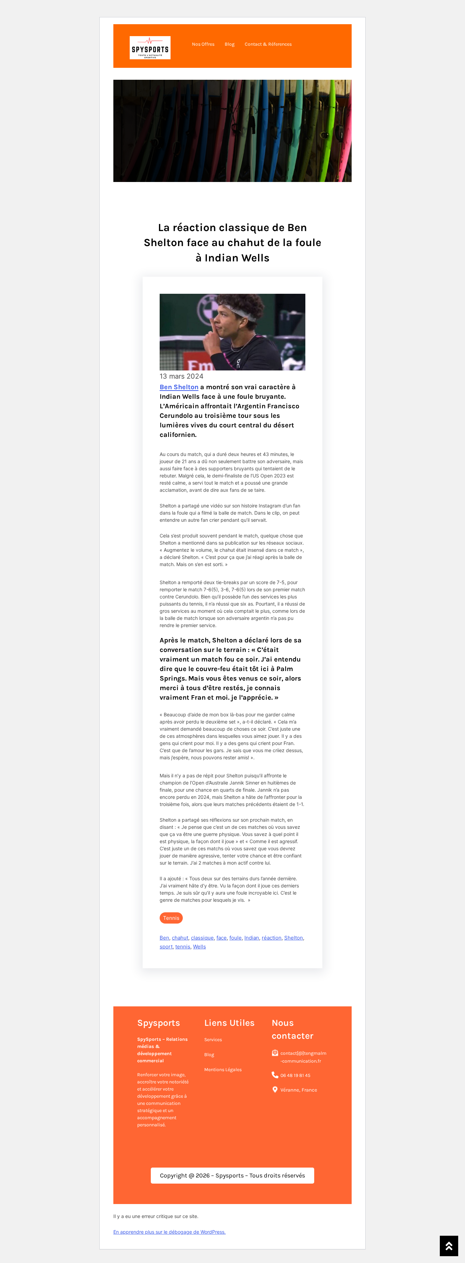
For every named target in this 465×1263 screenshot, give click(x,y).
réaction (272, 937)
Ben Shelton (179, 387)
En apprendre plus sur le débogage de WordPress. (169, 1232)
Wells (199, 946)
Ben (164, 937)
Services (213, 1040)
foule (235, 937)
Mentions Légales (223, 1069)
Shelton (293, 937)
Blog (209, 1054)
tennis (182, 946)
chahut (180, 937)
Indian (251, 937)
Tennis (171, 918)
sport (166, 946)
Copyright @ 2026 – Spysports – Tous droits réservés (232, 1175)
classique (202, 937)
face (222, 937)
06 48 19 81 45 (295, 1075)
